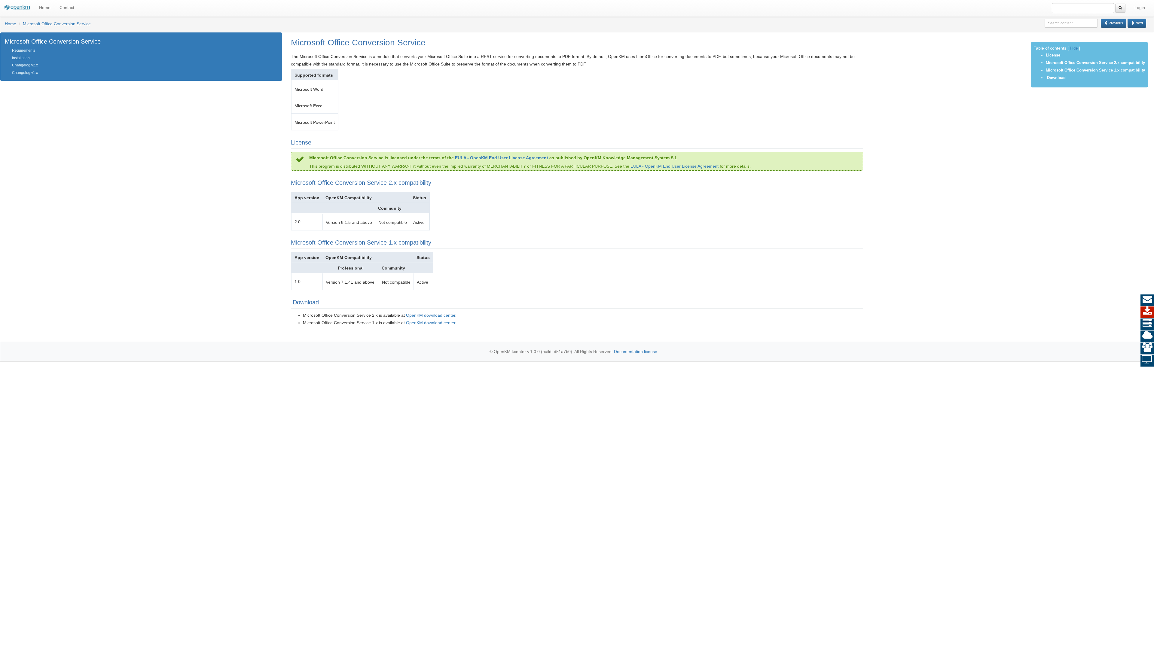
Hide (1074, 48)
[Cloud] (1147, 337)
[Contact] (1147, 300)
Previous (1115, 23)
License (1053, 55)
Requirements (23, 50)
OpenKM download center (430, 315)
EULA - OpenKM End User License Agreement (501, 157)
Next (1138, 23)
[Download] (1147, 312)
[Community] (1147, 349)
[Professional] (1147, 324)
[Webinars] (1147, 361)
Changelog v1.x (25, 73)
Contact (67, 7)
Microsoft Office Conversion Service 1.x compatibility (1095, 70)
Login (1139, 7)
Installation (21, 58)
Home (44, 7)
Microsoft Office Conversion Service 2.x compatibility (1095, 62)
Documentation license (635, 351)
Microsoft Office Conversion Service (57, 23)
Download (1056, 77)
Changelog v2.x (25, 65)
